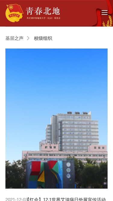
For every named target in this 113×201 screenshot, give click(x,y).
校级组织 (43, 38)
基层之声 (14, 38)
